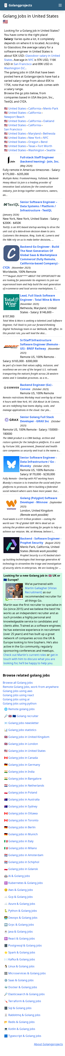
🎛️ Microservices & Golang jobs (25, 973)
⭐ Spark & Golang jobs (19, 952)
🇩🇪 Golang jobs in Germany (22, 765)
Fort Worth (45, 146)
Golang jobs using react (18, 695)
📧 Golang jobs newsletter (21, 723)
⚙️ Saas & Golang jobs (19, 980)
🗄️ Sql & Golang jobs (18, 1008)
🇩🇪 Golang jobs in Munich (21, 834)
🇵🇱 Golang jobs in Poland (20, 792)
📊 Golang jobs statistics (20, 730)
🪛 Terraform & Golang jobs (22, 1001)
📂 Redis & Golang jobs (19, 1022)
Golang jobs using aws (17, 691)
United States (17, 108)
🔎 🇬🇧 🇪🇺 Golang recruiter (21, 716)
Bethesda (49, 133)
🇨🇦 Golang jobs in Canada (21, 758)
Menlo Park (50, 108)
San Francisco (23, 64)
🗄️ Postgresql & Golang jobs (23, 945)
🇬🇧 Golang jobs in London (21, 744)
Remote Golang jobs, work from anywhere (31, 687)
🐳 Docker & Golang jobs (20, 987)
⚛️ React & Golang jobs (19, 938)
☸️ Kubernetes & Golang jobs (23, 883)
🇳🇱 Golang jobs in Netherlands (24, 785)
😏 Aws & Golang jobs (18, 890)
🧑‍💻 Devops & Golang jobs (20, 918)
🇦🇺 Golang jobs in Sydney (20, 806)
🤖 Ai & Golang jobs (17, 876)
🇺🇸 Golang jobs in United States (25, 751)
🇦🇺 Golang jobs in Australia (22, 799)
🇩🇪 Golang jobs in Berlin (20, 827)
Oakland (48, 121)
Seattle (50, 150)
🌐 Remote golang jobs (19, 709)
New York (34, 138)
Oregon (33, 142)
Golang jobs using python (20, 703)
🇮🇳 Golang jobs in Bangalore (22, 778)
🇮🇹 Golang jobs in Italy (18, 841)
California (34, 108)
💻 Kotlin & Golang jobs (19, 1029)
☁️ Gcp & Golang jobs (18, 897)
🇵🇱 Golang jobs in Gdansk (21, 869)
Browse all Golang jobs (18, 683)
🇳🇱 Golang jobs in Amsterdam (23, 855)
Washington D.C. (15, 68)
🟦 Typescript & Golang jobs (22, 1036)
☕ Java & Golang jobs (18, 931)
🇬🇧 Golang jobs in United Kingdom (26, 737)
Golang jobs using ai (16, 699)
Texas (32, 146)
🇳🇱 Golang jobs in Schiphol (21, 862)
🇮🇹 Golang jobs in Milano (20, 848)
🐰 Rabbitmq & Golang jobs (22, 1015)
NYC (31, 60)
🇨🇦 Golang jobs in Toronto (21, 820)
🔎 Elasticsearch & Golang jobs (24, 994)
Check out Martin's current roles (24, 655)
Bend (44, 142)
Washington (36, 150)
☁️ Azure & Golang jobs (19, 904)
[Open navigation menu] (60, 5)
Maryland (34, 133)
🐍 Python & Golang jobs (20, 911)
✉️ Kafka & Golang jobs (19, 959)
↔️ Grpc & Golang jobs (19, 924)
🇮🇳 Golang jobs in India (19, 772)
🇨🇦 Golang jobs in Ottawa (21, 813)
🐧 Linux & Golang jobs (19, 966)
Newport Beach (14, 117)
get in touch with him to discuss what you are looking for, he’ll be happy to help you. (30, 659)
